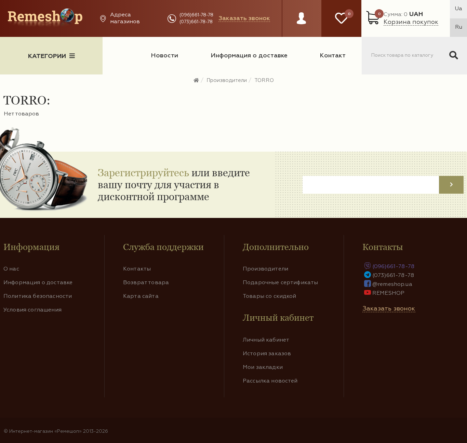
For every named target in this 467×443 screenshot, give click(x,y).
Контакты (137, 269)
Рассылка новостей (270, 381)
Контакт (333, 56)
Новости (164, 56)
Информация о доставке (249, 56)
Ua (458, 9)
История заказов (267, 354)
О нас (11, 269)
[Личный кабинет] (301, 25)
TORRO (264, 80)
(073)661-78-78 (196, 22)
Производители (226, 80)
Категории (47, 56)
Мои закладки (263, 367)
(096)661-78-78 (196, 15)
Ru (458, 27)
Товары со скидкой (269, 296)
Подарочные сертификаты (280, 283)
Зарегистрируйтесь (143, 173)
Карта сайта (141, 296)
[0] (341, 18)
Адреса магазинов (125, 18)
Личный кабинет (266, 340)
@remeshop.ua (392, 284)
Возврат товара (146, 283)
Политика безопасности (37, 296)
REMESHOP (388, 293)
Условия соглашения (32, 310)
